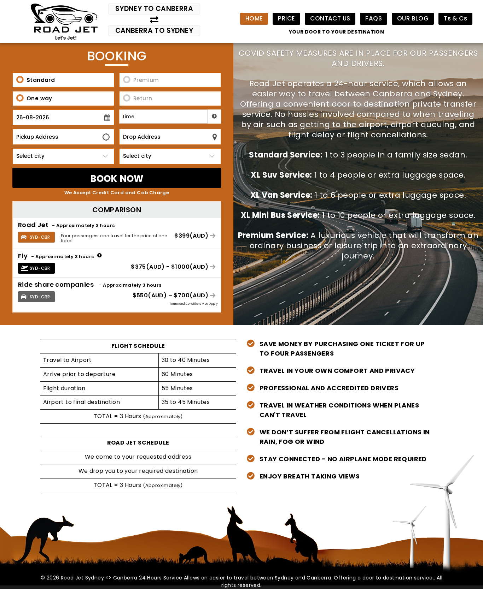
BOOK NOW (116, 178)
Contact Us (330, 18)
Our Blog (413, 18)
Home (254, 18)
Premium (146, 80)
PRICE (286, 18)
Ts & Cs (455, 18)
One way (39, 98)
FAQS (373, 18)
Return (142, 98)
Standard (41, 80)
